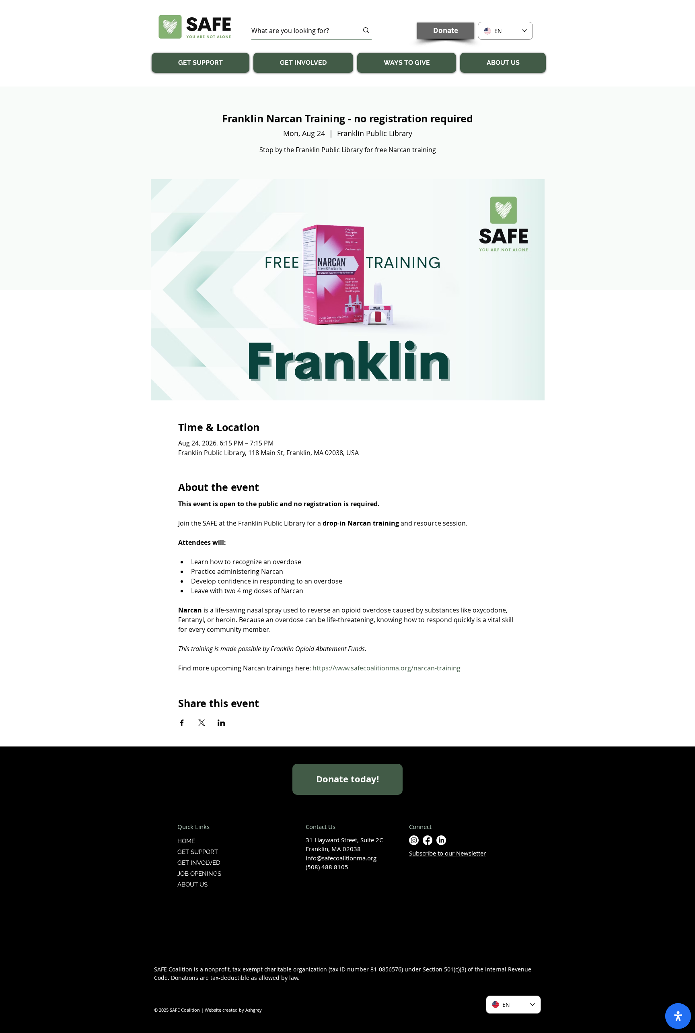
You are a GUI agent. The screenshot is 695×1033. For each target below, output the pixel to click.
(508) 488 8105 (327, 867)
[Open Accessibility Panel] (678, 1016)
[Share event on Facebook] (182, 723)
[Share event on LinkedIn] (221, 723)
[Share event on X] (202, 723)
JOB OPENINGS (199, 873)
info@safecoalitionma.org (341, 858)
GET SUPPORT (197, 852)
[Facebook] (427, 840)
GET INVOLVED (198, 862)
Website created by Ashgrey (233, 1010)
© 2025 (162, 1010)
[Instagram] (414, 840)
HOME (186, 841)
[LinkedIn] (441, 840)
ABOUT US (192, 884)
